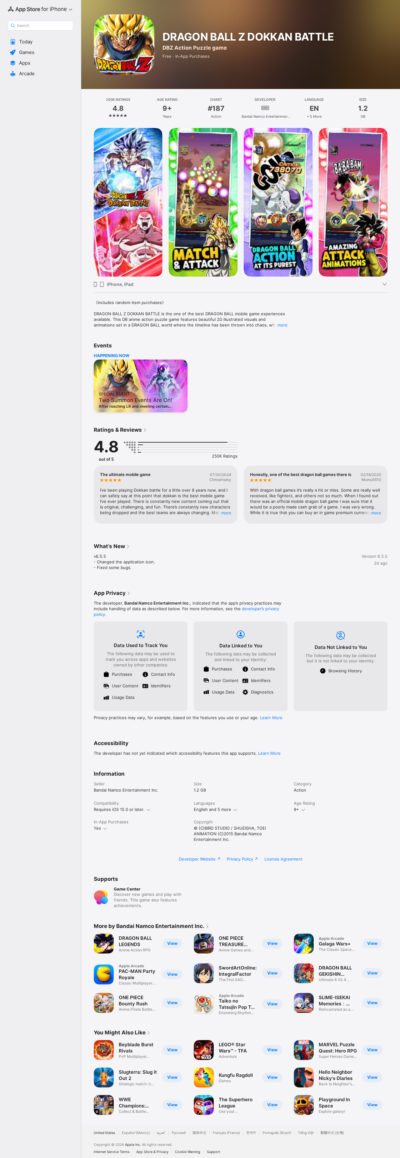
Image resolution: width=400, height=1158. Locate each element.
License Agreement (283, 858)
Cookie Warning (187, 1152)
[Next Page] (393, 202)
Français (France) (226, 1133)
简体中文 (199, 1133)
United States (104, 1133)
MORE (226, 512)
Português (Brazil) (276, 1133)
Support (213, 1152)
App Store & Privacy (152, 1152)
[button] (40, 42)
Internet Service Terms (112, 1152)
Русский (179, 1133)
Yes (97, 828)
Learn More (271, 717)
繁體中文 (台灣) (332, 1133)
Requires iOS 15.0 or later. (119, 809)
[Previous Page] (87, 202)
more (283, 324)
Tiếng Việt (306, 1133)
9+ (296, 809)
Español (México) (136, 1133)
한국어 (251, 1133)
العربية (161, 1133)
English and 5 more (212, 809)
